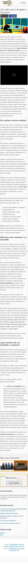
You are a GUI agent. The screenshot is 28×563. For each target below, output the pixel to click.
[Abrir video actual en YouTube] (14, 75)
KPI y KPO (7, 467)
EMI (1, 534)
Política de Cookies (13, 546)
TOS (18, 550)
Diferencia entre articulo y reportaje (9, 513)
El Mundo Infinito (14, 544)
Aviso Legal (21, 546)
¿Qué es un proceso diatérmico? (8, 520)
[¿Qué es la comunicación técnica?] (21, 462)
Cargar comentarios (14, 483)
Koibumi (2, 533)
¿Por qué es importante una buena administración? (20, 467)
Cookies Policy (12, 550)
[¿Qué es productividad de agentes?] (7, 462)
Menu (24, 3)
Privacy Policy (21, 548)
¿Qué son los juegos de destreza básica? (10, 523)
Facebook (13, 16)
